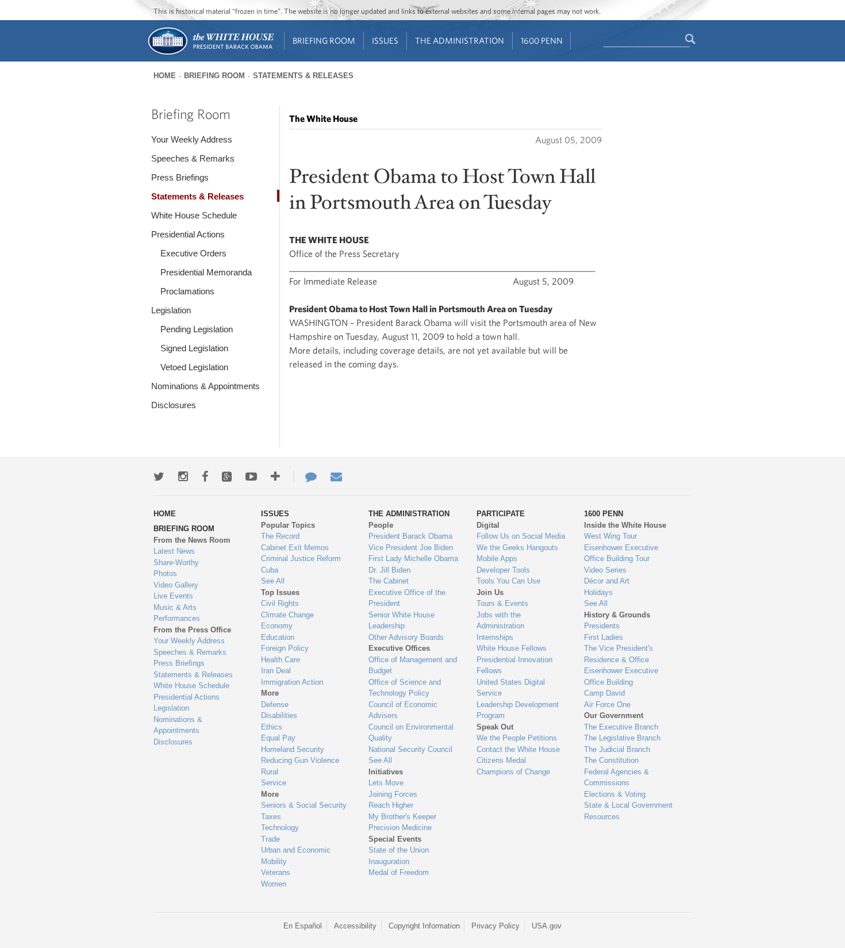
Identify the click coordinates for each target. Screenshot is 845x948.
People (380, 525)
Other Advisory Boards (406, 637)
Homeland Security (292, 749)
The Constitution (611, 760)
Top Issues (280, 592)
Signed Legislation (194, 348)
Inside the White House (625, 525)
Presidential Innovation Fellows (514, 665)
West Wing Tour (610, 536)
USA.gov (547, 926)
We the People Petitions (517, 738)
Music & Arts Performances (176, 613)
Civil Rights (280, 603)
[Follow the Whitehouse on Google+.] (227, 476)
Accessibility (355, 926)
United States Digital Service (511, 688)
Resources (602, 816)
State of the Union (398, 850)
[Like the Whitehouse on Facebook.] (205, 476)
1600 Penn (542, 40)
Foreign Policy (285, 648)
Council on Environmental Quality (411, 733)
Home (164, 75)
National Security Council (410, 749)
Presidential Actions (188, 234)
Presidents (602, 625)
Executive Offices (399, 648)
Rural (269, 771)
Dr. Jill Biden (389, 570)
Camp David (604, 693)
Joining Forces (392, 794)
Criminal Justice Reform (301, 558)
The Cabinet (388, 581)
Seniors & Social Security (304, 805)
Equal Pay (278, 738)
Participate (501, 513)
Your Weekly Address (191, 139)
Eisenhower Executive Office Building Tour (621, 553)
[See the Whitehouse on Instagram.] (183, 476)
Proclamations (187, 291)
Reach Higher (390, 805)
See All (273, 581)
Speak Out (495, 727)
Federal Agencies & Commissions (616, 777)
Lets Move (386, 782)
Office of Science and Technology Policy (404, 688)
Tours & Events (502, 603)
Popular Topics (288, 525)
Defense (275, 704)
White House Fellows (512, 648)
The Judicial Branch (617, 749)
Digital (488, 525)
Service (273, 782)
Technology (280, 827)
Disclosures (173, 405)
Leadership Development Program (518, 710)
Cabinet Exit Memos (295, 547)
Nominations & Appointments (205, 386)
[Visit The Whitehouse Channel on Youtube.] (251, 476)
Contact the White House (518, 749)
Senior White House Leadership (401, 621)
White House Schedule (194, 215)
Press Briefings (180, 177)
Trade (270, 839)
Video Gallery (175, 585)
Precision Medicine (400, 827)
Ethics (271, 727)
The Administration (459, 40)
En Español (302, 926)
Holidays (598, 592)
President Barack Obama (410, 536)
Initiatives (385, 771)
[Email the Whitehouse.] (336, 476)
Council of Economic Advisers (402, 710)
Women (273, 884)
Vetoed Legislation (194, 367)
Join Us (490, 592)
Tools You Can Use (508, 581)
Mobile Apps (497, 558)
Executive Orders (193, 253)
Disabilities (279, 715)
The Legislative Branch (622, 738)
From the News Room (192, 540)
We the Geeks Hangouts (517, 547)
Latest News (174, 551)
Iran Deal (276, 670)
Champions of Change (513, 771)
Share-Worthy (176, 562)
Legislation (171, 310)
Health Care (280, 659)
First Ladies (603, 637)
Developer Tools (503, 570)
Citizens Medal (501, 760)
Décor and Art (606, 581)
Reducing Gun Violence (300, 760)
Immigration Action (292, 682)
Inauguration (388, 861)
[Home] (210, 53)
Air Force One (607, 704)
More (270, 693)
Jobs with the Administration (500, 621)
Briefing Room (324, 40)
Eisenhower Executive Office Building (621, 676)
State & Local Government (628, 805)
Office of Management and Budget (412, 665)
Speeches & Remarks (193, 158)
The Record (280, 536)
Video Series (605, 570)
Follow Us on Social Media (521, 536)
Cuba (269, 570)
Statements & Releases (303, 75)
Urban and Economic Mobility (296, 856)
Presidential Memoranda (206, 272)
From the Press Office (192, 629)
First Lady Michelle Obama (413, 558)
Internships (495, 637)
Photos (165, 573)
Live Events (173, 596)
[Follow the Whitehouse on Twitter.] (158, 476)
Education (277, 637)
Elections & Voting (615, 794)
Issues (385, 40)
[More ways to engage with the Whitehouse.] (275, 476)
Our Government (613, 715)
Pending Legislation (196, 329)
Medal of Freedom (398, 872)
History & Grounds (617, 615)
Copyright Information (424, 926)
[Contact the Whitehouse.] (305, 476)
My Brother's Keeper (402, 816)
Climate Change (287, 615)
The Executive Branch (621, 727)
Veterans (275, 872)
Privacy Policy (495, 926)
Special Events (394, 839)
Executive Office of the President (406, 598)
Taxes (271, 816)
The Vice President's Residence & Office (618, 654)
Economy (277, 625)
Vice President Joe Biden (410, 547)
